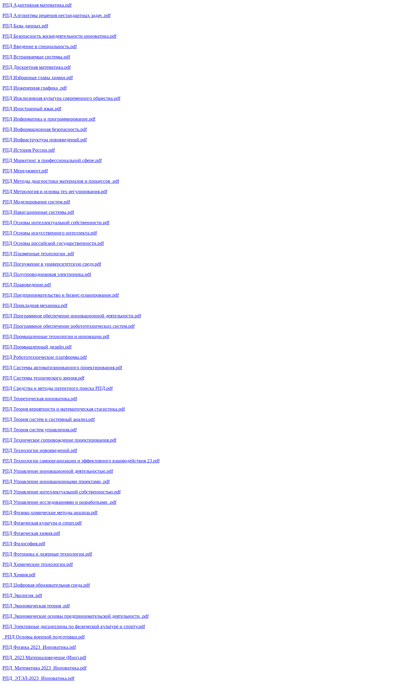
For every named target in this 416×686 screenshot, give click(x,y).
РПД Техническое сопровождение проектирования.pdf (59, 440)
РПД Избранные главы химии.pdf (37, 77)
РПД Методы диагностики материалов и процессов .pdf (60, 181)
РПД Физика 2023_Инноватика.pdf (39, 647)
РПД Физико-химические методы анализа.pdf (49, 512)
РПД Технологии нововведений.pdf (39, 450)
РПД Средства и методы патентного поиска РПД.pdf (57, 388)
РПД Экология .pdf (22, 595)
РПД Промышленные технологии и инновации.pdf (55, 336)
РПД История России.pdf (28, 150)
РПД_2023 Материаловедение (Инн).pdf (44, 657)
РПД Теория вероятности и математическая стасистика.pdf (63, 409)
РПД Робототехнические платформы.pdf (44, 357)
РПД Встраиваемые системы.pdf (36, 56)
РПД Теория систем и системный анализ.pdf (48, 419)
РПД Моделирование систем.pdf (36, 201)
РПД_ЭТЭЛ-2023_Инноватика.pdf (38, 678)
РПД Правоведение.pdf (26, 284)
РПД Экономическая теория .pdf (36, 605)
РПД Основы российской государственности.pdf (53, 243)
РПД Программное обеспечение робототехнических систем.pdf (68, 326)
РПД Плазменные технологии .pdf (38, 253)
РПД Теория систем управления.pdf (39, 429)
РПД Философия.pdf (23, 543)
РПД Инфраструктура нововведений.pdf (44, 139)
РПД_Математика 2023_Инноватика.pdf (44, 667)
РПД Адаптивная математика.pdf (37, 5)
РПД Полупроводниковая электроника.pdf (46, 274)
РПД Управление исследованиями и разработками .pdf (59, 502)
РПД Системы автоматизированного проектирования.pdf (62, 367)
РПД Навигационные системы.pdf (38, 212)
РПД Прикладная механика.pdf (34, 305)
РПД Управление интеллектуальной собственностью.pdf (61, 491)
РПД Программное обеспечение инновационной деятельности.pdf (71, 315)
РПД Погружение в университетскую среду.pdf (51, 264)
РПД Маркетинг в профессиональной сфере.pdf (52, 160)
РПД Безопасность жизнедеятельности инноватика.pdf (59, 36)
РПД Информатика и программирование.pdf (48, 119)
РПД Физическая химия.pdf (31, 533)
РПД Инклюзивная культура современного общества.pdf (61, 98)
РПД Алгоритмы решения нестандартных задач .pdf (56, 15)
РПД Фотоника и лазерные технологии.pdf (47, 554)
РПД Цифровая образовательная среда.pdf (46, 585)
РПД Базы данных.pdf (25, 25)
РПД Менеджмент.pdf (25, 170)
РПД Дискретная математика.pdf (36, 67)
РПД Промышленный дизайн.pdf (37, 346)
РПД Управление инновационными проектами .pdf (56, 481)
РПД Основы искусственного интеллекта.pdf (49, 232)
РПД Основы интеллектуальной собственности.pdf (55, 222)
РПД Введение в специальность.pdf (39, 46)
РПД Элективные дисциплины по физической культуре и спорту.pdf (73, 626)
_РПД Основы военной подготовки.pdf (43, 636)
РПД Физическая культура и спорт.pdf (42, 522)
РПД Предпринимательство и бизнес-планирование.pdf (60, 295)
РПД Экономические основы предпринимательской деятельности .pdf (75, 616)
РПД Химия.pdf (18, 574)
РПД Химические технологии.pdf (37, 564)
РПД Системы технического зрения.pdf (43, 377)
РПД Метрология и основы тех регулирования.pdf (54, 191)
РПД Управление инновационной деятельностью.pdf (57, 471)
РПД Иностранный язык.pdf (31, 108)
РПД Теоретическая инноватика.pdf (39, 398)
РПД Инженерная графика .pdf (34, 87)
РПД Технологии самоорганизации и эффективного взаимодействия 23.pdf (81, 460)
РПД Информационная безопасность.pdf (44, 129)
